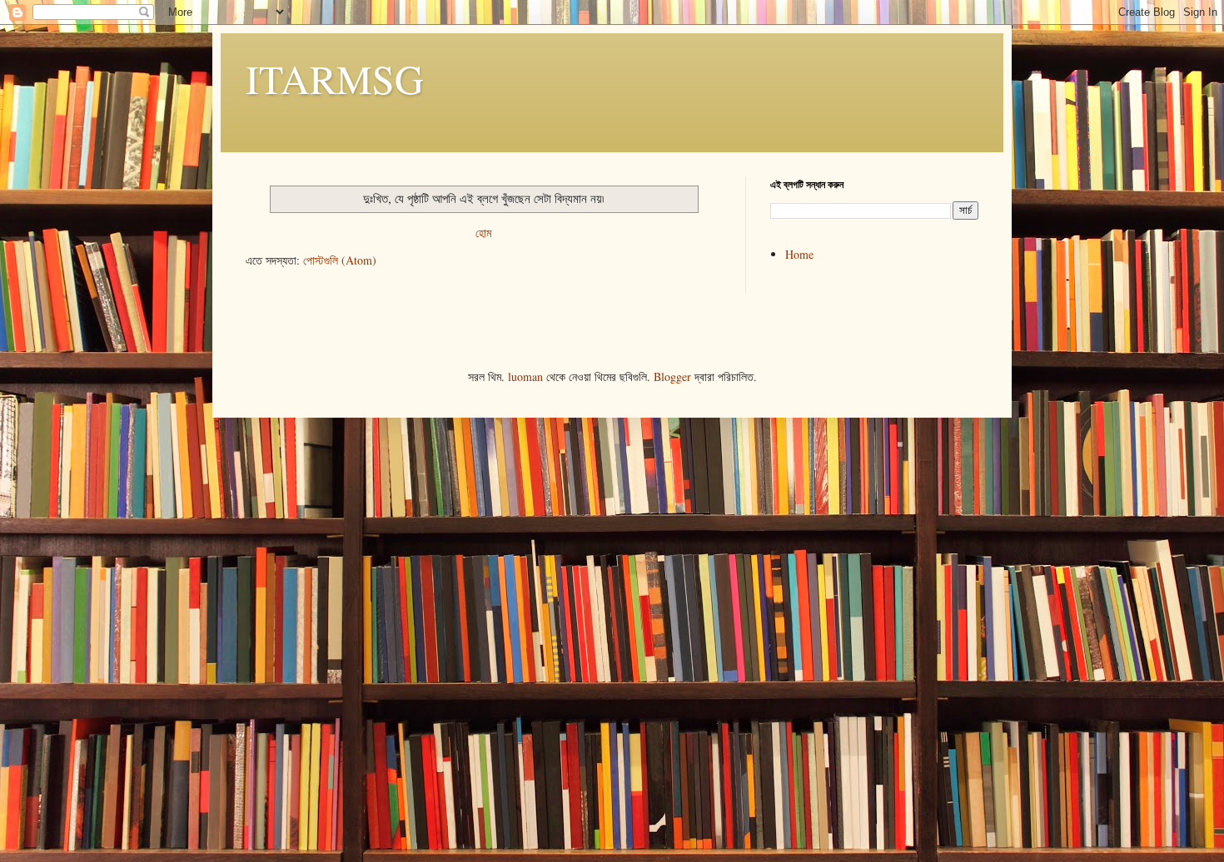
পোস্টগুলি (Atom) (339, 260)
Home (799, 254)
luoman (525, 376)
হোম (483, 232)
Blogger (672, 376)
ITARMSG (335, 78)
